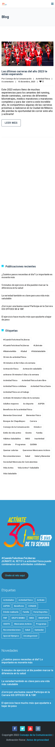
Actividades (8, 600)
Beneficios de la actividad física (17, 409)
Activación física (10, 369)
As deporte (28, 404)
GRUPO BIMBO (18, 618)
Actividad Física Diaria (41, 386)
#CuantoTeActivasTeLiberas (16, 345)
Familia (39, 433)
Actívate (40, 600)
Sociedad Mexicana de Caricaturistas (20, 462)
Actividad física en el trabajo (16, 392)
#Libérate (37, 345)
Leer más (11, 122)
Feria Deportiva (40, 612)
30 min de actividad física (14, 357)
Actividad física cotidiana (14, 386)
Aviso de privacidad (38, 739)
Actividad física (43, 79)
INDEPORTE (43, 618)
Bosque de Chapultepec (14, 421)
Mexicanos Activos (23, 624)
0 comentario (8, 81)
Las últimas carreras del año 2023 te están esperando (24, 73)
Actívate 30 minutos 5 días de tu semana (21, 398)
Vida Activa (8, 468)
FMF (5, 618)
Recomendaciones (12, 456)
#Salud (24, 351)
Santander (39, 630)
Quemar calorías (10, 450)
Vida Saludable (10, 473)
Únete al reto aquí (15, 575)
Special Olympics (11, 636)
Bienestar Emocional (12, 415)
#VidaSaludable (38, 351)
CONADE (32, 606)
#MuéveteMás (9, 351)
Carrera (33, 421)
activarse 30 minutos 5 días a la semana (21, 374)
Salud (27, 456)
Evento (29, 433)
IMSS (27, 438)
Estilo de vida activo (12, 433)
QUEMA (33, 444)
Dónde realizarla (10, 612)
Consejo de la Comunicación (18, 79)
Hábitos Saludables (12, 438)
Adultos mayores (11, 404)
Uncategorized (30, 636)
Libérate (7, 444)
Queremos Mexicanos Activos (36, 450)
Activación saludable (32, 369)
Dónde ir (38, 427)
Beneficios (19, 606)
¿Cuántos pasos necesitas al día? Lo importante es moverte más (22, 661)
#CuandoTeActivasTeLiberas (16, 339)
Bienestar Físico (33, 415)
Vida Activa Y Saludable (28, 468)
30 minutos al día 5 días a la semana (19, 363)
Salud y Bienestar (42, 456)
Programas (20, 444)
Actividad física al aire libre (34, 380)
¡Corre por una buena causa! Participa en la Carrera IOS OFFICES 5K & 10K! (26, 694)
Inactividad (39, 438)
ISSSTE (6, 624)
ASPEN (41, 404)
